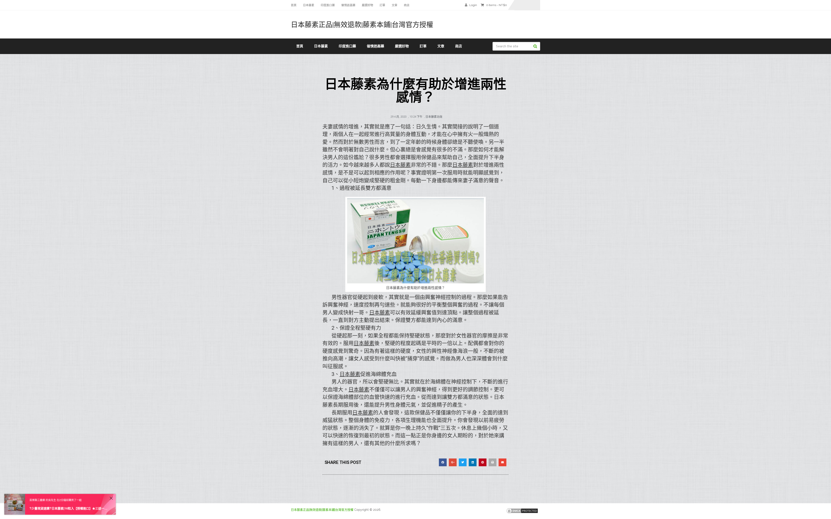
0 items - (496, 5)
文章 (394, 5)
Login (473, 5)
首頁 (293, 5)
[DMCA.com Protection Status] (522, 513)
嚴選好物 (367, 5)
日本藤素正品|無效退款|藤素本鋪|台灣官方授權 (362, 24)
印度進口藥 (328, 5)
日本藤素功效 (433, 116)
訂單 (382, 5)
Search (535, 46)
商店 (406, 5)
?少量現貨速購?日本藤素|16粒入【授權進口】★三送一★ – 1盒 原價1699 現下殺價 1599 (68, 508)
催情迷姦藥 (348, 5)
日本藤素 (308, 5)
